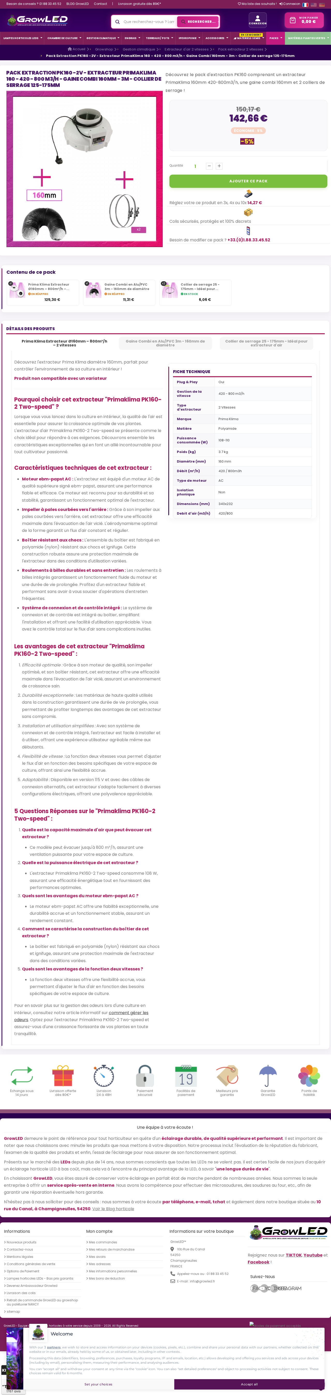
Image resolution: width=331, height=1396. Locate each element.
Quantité (176, 165)
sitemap (13, 1312)
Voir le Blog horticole (113, 1209)
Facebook (256, 1288)
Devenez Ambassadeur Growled (32, 1286)
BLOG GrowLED (77, 4)
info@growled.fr (202, 1281)
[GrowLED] (37, 20)
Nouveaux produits (21, 1242)
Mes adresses (100, 1264)
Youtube (266, 1288)
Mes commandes (103, 1242)
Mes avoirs (97, 1257)
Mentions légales (20, 1257)
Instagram (276, 1288)
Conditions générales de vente (31, 1264)
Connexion (291, 4)
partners (54, 1347)
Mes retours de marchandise (111, 1250)
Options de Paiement (23, 1271)
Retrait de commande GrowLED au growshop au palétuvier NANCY (42, 1302)
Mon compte (99, 1231)
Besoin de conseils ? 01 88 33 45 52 (33, 4)
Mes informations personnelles (113, 1271)
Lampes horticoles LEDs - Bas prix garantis (40, 1278)
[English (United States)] (314, 5)
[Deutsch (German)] (322, 5)
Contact (100, 4)
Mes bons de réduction (107, 1278)
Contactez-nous (20, 1250)
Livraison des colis (21, 1293)
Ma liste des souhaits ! (259, 4)
